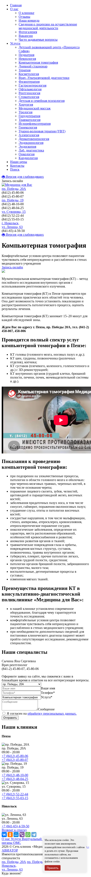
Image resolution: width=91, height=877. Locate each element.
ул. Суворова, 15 (14, 211)
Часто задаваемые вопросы (38, 39)
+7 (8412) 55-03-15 (15, 798)
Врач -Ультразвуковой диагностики (44, 78)
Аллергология (29, 135)
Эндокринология (31, 143)
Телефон (48, 693)
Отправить (10, 717)
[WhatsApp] (27, 834)
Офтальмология (30, 89)
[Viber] (22, 834)
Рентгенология (29, 93)
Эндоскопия (27, 146)
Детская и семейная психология (42, 100)
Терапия (24, 70)
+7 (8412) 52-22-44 (15, 794)
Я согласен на (42, 713)
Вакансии (26, 36)
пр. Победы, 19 (12, 200)
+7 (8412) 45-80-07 (15, 760)
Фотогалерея (28, 32)
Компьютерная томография (38, 62)
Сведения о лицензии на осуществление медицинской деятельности (48, 26)
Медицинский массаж (35, 108)
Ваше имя (48, 688)
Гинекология (28, 127)
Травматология (29, 120)
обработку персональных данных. (52, 713)
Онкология (26, 154)
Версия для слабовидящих (24, 176)
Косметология (29, 74)
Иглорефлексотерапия (35, 123)
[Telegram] (33, 834)
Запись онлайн (12, 267)
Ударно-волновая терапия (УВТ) (42, 131)
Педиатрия (26, 55)
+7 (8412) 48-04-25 (15, 779)
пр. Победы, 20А (14, 189)
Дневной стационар (33, 66)
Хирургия (26, 104)
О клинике (26, 13)
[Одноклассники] (10, 834)
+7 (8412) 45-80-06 (15, 756)
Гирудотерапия (29, 116)
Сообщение (46, 709)
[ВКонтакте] (4, 834)
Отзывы (24, 16)
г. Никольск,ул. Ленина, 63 (12, 225)
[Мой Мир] (16, 834)
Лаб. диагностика (31, 150)
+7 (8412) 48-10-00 (15, 775)
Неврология (27, 58)
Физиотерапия (29, 81)
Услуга (46, 697)
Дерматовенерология (34, 139)
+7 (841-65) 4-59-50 (15, 826)
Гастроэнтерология (32, 85)
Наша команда (29, 20)
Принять (52, 868)
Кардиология (28, 158)
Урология (25, 112)
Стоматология (29, 97)
